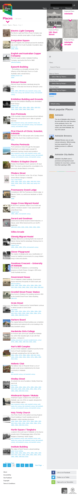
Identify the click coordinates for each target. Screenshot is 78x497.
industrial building (16, 62)
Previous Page (8, 463)
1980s (28, 183)
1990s (16, 315)
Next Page (39, 465)
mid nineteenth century (22, 157)
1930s (20, 109)
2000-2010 (40, 287)
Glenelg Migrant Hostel (22, 237)
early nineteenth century (17, 122)
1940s (24, 109)
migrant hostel (15, 212)
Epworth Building (19, 67)
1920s (12, 77)
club (12, 372)
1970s (24, 183)
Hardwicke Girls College (23, 331)
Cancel (51, 96)
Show (52, 94)
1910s (12, 109)
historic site (14, 47)
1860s (24, 107)
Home (5, 25)
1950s (28, 109)
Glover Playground (20, 252)
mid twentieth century (21, 126)
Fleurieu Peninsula (20, 144)
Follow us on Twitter (63, 477)
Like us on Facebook (63, 472)
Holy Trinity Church (20, 412)
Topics (10, 25)
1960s (32, 109)
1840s (16, 49)
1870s (24, 181)
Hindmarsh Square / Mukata (24, 395)
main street (14, 309)
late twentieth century (28, 92)
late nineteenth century (28, 155)
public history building (17, 451)
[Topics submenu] (49, 8)
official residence (15, 283)
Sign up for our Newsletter (65, 482)
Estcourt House (18, 82)
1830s (12, 49)
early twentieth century (31, 91)
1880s (12, 91)
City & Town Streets (16, 179)
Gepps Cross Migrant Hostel (25, 203)
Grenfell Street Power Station (25, 292)
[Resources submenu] (74, 8)
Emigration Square (20, 40)
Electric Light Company (22, 31)
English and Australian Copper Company (26, 54)
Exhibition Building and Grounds (27, 99)
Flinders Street (18, 173)
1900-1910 (22, 91)
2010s (26, 315)
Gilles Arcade (17, 232)
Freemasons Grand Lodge (24, 190)
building (13, 75)
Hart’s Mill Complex (20, 346)
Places (15, 25)
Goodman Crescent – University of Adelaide (26, 264)
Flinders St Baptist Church (24, 162)
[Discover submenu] (61, 8)
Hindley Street (18, 379)
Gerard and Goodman (21, 218)
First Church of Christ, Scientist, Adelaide (27, 132)
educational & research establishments (26, 340)
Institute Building (19, 447)
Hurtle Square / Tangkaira (23, 430)
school (39, 340)
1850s (20, 107)
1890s (16, 91)
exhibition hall (15, 105)
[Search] (74, 5)
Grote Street (17, 303)
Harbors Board (18, 320)
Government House (20, 277)
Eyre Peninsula (18, 114)
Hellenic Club (17, 364)
